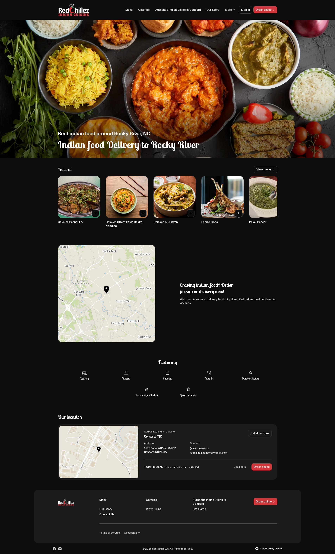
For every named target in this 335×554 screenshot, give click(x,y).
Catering (144, 10)
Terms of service (109, 532)
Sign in (245, 10)
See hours (240, 467)
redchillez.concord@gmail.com (208, 452)
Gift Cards (199, 509)
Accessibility (132, 532)
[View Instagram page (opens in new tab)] (60, 549)
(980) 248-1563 (199, 448)
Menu (129, 10)
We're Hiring (153, 509)
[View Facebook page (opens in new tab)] (54, 549)
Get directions (259, 433)
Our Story (212, 10)
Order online (262, 467)
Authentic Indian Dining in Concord (178, 10)
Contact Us (106, 514)
